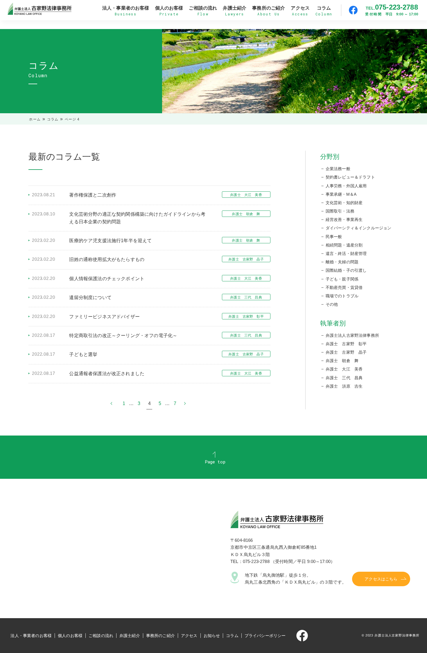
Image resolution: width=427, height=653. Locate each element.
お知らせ (212, 635)
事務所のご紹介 (160, 635)
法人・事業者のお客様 (31, 635)
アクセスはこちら (381, 579)
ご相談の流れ (101, 635)
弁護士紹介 (129, 635)
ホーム (35, 119)
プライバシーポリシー (265, 635)
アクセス (189, 635)
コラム (53, 119)
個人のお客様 (70, 635)
